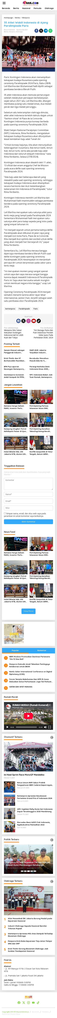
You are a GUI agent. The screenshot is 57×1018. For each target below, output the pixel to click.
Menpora (12, 32)
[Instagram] (28, 321)
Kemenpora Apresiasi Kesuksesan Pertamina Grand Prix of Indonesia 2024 (34, 797)
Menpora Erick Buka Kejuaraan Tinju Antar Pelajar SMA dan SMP (30, 942)
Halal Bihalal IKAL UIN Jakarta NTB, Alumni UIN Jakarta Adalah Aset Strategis (15, 453)
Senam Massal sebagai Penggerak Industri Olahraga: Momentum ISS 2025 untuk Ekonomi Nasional (15, 351)
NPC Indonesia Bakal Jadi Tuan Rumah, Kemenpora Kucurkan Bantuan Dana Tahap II (41, 376)
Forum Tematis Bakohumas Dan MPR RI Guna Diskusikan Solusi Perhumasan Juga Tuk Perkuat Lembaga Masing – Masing (30, 680)
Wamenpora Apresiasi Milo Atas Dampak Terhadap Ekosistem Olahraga (30, 934)
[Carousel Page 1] (22, 871)
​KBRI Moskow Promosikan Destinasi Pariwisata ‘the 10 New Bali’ (29, 658)
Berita (6, 32)
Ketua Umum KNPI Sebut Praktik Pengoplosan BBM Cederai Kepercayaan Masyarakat (35, 784)
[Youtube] (33, 321)
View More (28, 611)
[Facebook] (18, 321)
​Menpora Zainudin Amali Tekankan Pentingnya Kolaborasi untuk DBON (29, 665)
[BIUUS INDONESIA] (30, 3)
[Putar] (7, 727)
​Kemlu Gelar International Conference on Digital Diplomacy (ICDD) (30, 673)
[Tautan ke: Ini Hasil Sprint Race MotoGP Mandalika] (28, 756)
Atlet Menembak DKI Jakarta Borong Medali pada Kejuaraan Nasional (30, 919)
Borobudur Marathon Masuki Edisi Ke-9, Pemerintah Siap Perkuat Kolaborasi (40, 359)
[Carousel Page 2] (25, 871)
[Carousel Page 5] (35, 871)
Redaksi (45, 1012)
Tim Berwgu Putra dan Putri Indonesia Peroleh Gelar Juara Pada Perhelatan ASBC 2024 (43, 333)
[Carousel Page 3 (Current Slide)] (28, 871)
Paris (35, 308)
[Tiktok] (39, 321)
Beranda (35, 1012)
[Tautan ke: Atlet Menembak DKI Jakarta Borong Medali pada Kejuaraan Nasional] (28, 900)
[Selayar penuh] (49, 727)
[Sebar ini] (36, 31)
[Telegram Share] (46, 31)
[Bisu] (45, 727)
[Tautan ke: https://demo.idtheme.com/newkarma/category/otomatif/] (51, 737)
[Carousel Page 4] (31, 871)
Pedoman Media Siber (11, 1014)
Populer (15, 650)
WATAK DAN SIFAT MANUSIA (20, 687)
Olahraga (19, 32)
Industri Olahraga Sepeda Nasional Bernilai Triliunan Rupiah (27, 927)
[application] (28, 716)
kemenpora (10, 308)
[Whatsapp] (50, 31)
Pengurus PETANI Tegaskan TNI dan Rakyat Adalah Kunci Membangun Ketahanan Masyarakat (28, 864)
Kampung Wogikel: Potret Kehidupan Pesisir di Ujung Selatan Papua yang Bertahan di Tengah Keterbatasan (15, 430)
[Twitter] (23, 321)
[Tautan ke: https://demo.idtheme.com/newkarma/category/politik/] (51, 840)
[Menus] (4, 3)
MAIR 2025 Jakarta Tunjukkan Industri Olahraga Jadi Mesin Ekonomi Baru (39, 351)
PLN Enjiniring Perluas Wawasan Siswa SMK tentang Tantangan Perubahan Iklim (39, 407)
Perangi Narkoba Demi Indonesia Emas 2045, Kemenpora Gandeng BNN (41, 368)
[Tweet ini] (41, 31)
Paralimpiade (24, 308)
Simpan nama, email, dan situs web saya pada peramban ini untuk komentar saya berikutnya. (25, 514)
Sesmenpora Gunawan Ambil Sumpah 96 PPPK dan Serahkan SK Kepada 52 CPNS (15, 376)
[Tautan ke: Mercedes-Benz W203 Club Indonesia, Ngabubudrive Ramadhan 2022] (9, 826)
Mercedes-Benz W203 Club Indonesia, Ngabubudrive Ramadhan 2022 (33, 823)
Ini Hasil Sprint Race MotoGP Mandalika (24, 774)
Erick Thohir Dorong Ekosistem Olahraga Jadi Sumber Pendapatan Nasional (28, 950)
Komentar (41, 650)
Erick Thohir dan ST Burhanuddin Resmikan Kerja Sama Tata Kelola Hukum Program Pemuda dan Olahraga (15, 359)
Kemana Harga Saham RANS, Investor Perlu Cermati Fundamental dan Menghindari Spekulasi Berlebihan (15, 407)
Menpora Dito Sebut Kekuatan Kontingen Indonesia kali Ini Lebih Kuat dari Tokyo (13, 333)
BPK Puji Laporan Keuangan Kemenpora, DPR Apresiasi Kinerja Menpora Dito (14, 368)
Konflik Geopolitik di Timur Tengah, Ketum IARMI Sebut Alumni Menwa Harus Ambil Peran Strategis (41, 453)
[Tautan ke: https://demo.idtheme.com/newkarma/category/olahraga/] (51, 881)
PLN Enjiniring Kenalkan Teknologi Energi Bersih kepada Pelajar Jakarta (40, 430)
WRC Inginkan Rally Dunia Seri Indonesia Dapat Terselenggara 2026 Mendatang (34, 810)
